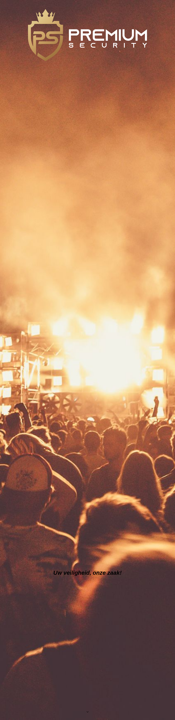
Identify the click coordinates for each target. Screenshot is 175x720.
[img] (87, 360)
